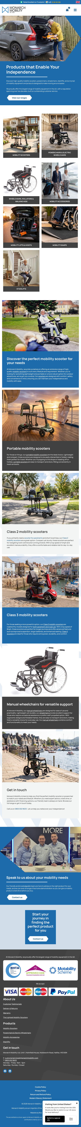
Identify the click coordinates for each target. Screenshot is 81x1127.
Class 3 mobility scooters (53, 624)
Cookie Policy (40, 1087)
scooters (41, 376)
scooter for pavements (33, 538)
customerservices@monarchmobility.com (21, 1058)
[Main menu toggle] (75, 10)
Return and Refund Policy (40, 1094)
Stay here (71, 1119)
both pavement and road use (44, 627)
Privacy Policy (40, 1090)
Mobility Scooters (10, 1028)
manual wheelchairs (34, 710)
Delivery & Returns (10, 1008)
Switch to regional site (53, 1119)
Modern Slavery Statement (41, 1098)
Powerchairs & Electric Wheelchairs (17, 1033)
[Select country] (78, 2)
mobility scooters (20, 371)
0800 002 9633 (21, 809)
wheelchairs (44, 713)
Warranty (7, 1013)
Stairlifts (6, 1042)
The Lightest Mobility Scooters (15, 1017)
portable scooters (20, 462)
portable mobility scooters (36, 455)
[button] (19, 98)
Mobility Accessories (11, 1037)
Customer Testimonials (12, 1004)
